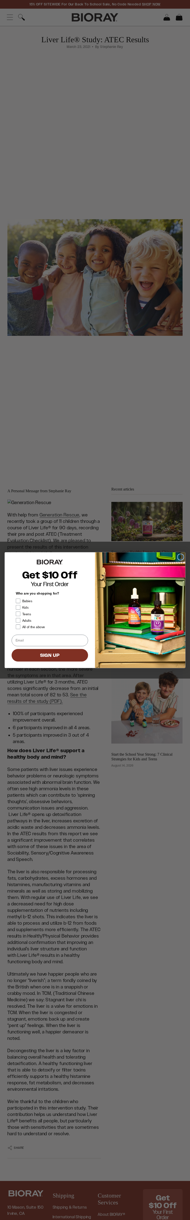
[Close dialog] (180, 557)
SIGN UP (50, 655)
